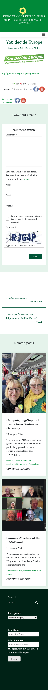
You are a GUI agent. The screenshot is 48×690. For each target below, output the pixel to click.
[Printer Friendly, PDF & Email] (24, 84)
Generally (10, 460)
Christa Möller (33, 48)
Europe (5, 99)
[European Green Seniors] (23, 10)
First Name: (13, 630)
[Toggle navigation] (43, 34)
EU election (7, 102)
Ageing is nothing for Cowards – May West (23, 21)
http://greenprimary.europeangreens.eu (20, 73)
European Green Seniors (24, 16)
